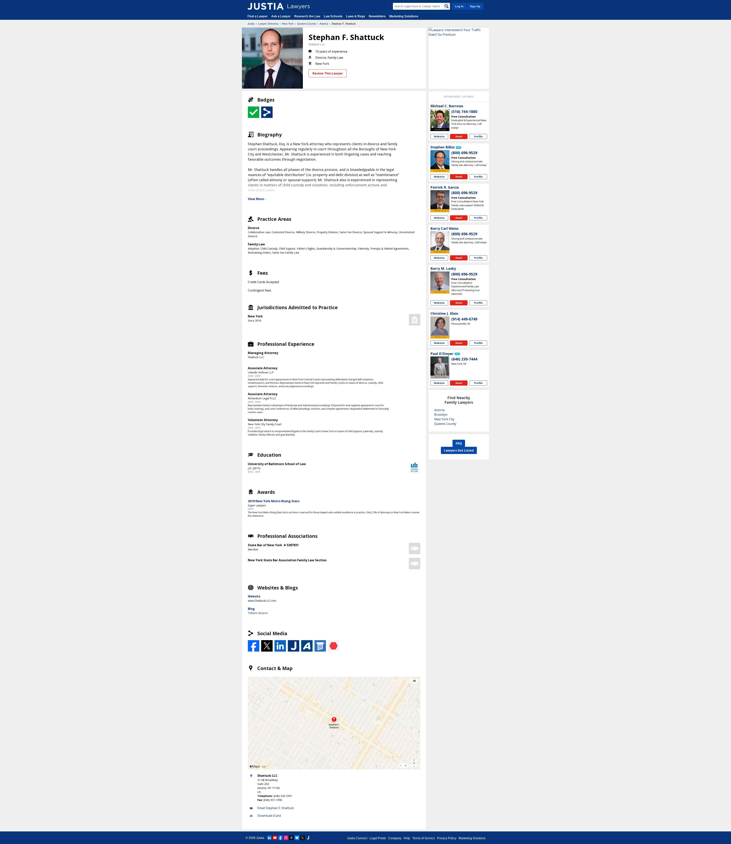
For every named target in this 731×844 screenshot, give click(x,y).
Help (407, 838)
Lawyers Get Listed (459, 450)
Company (394, 838)
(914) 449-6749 (464, 319)
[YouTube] (275, 837)
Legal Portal (377, 838)
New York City (444, 419)
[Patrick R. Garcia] (439, 199)
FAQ (459, 443)
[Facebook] (280, 837)
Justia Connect (357, 838)
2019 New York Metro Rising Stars (273, 501)
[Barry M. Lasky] (439, 281)
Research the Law (307, 16)
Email (459, 136)
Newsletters (377, 16)
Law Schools (333, 16)
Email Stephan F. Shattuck (275, 808)
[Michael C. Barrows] (439, 118)
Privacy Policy (446, 838)
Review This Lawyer (328, 73)
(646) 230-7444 (464, 359)
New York (288, 23)
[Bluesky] (297, 837)
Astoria (324, 23)
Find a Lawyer (257, 16)
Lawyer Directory (268, 23)
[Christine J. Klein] (439, 326)
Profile (478, 136)
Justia (251, 23)
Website (254, 596)
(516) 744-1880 (464, 111)
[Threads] (291, 837)
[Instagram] (286, 837)
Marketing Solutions (403, 16)
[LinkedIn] (269, 837)
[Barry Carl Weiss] (439, 240)
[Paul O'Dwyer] (439, 366)
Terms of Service (423, 838)
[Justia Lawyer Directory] (265, 6)
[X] (302, 837)
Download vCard (269, 816)
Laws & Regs (355, 16)
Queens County (306, 23)
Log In (459, 6)
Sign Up (475, 6)
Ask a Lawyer (281, 16)
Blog (251, 609)
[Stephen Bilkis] (439, 159)
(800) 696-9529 (464, 152)
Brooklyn (440, 414)
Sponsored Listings (459, 96)
